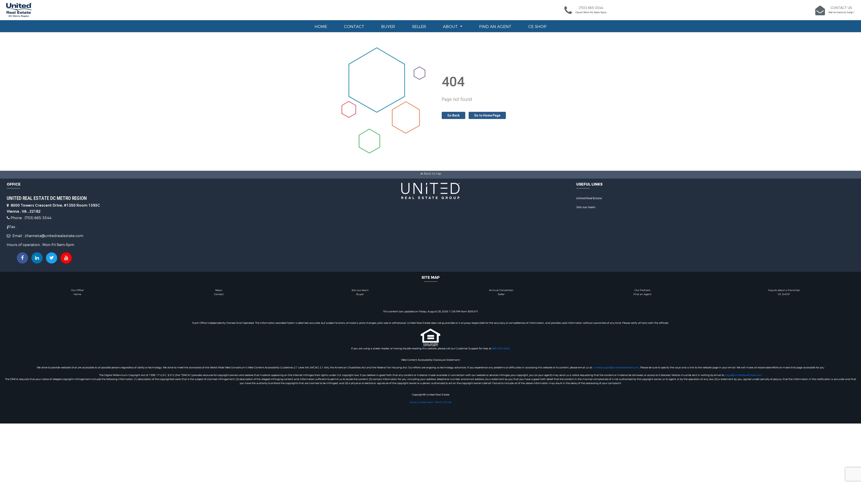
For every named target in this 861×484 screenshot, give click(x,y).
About (451, 26)
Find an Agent (495, 26)
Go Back (453, 115)
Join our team (585, 207)
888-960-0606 (500, 348)
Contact (354, 26)
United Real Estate (589, 198)
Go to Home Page (487, 115)
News (218, 290)
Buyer (388, 26)
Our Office (77, 290)
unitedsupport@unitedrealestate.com (616, 367)
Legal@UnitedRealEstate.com (743, 375)
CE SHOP (537, 26)
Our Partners (642, 290)
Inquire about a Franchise (784, 290)
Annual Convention (501, 290)
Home (321, 26)
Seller (419, 26)
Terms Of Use (443, 402)
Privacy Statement (421, 402)
